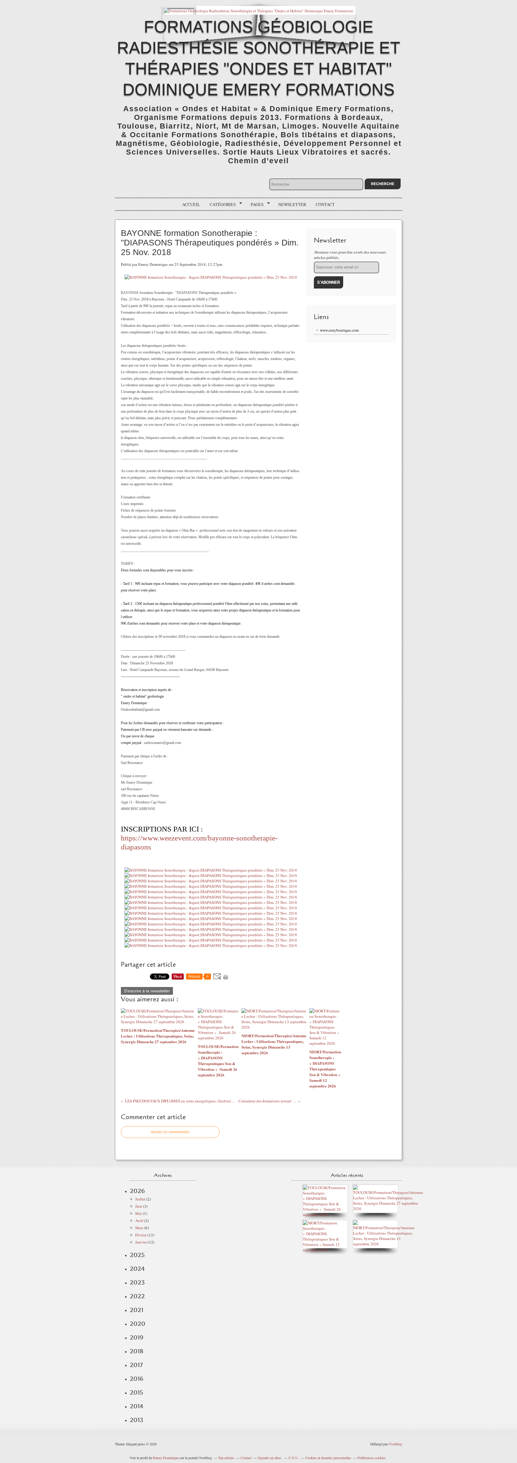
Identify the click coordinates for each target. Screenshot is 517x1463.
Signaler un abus (270, 1457)
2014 (136, 1406)
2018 (136, 1351)
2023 (137, 1282)
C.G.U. (293, 1457)
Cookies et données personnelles (328, 1457)
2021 (136, 1310)
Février (141, 1235)
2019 (136, 1337)
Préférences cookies (372, 1457)
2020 (137, 1323)
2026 (137, 1190)
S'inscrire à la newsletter (147, 990)
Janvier (141, 1242)
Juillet (140, 1199)
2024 (137, 1268)
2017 (136, 1365)
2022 (137, 1296)
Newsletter (292, 204)
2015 (136, 1392)
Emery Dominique (166, 1457)
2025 (137, 1254)
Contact (325, 204)
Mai (138, 1213)
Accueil (191, 204)
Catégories (221, 205)
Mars (139, 1227)
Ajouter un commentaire (170, 1132)
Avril (139, 1220)
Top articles (226, 1457)
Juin (138, 1206)
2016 (136, 1378)
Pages (255, 205)
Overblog (395, 1443)
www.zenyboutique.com (339, 330)
